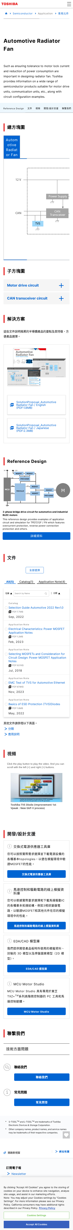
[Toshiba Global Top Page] (10, 4)
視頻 (38, 108)
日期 (55, 593)
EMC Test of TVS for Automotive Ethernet (37, 682)
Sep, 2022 (16, 617)
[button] (69, 4)
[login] (66, 1134)
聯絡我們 (42, 1077)
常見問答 (42, 1102)
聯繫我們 (66, 108)
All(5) (10, 581)
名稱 (7, 593)
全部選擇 (34, 570)
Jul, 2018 (15, 670)
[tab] (12, 146)
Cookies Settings (36, 1215)
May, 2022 (16, 713)
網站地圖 (64, 1151)
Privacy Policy (47, 1208)
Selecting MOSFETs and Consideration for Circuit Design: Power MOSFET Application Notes (37, 657)
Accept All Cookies (36, 1224)
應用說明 (13, 734)
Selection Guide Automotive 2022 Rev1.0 (36, 607)
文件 (29, 108)
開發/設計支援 (51, 108)
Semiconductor (23, 13)
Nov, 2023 (16, 692)
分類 (11, 728)
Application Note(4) (52, 581)
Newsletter (19, 1174)
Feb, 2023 (16, 642)
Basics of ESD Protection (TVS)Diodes (34, 704)
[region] (36, 1203)
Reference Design (13, 108)
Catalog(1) (26, 581)
